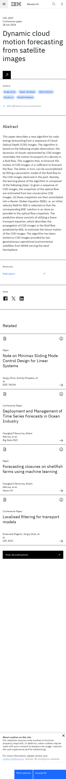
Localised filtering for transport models (31, 519)
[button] (63, 735)
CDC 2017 (8, 18)
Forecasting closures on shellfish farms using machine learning (33, 469)
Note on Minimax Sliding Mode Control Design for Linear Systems (30, 360)
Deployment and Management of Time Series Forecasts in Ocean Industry (32, 416)
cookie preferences (13, 758)
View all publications (16, 554)
